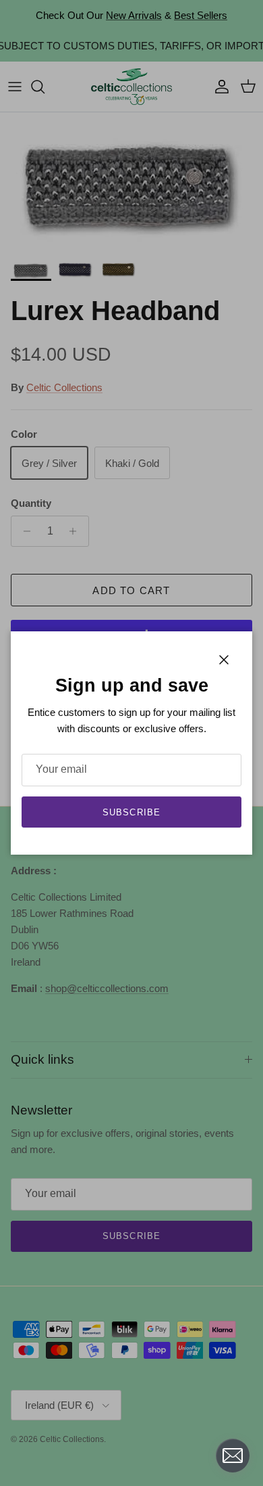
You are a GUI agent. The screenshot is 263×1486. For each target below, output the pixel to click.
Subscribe (131, 812)
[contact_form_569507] (233, 1455)
